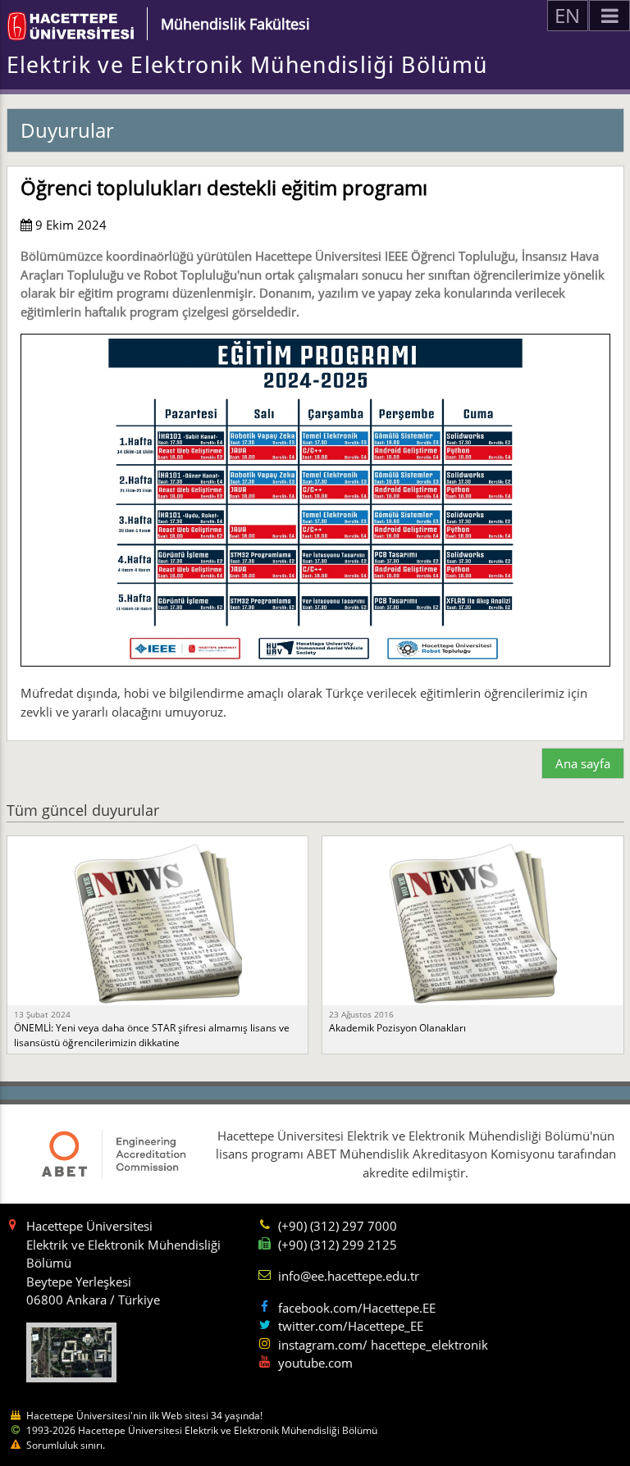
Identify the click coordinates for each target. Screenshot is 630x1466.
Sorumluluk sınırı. (65, 1445)
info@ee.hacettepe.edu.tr (348, 1276)
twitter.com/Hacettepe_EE (350, 1326)
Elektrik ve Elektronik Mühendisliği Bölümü (247, 65)
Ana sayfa (582, 763)
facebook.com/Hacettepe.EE (357, 1308)
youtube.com (315, 1362)
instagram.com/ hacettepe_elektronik (383, 1344)
